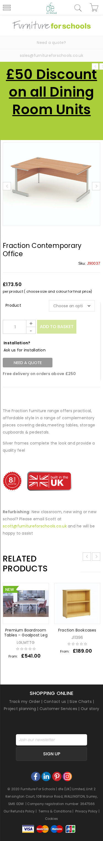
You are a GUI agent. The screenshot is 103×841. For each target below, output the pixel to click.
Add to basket (57, 326)
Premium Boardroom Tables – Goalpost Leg (26, 632)
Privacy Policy (86, 811)
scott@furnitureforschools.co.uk (35, 526)
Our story (90, 708)
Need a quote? (51, 42)
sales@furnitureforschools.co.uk (51, 55)
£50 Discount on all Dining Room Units (51, 92)
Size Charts (80, 701)
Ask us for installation (25, 350)
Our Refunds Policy (19, 811)
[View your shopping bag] (95, 7)
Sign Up (51, 754)
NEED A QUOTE (28, 362)
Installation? (17, 343)
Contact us (55, 701)
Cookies (51, 819)
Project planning (20, 708)
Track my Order (24, 701)
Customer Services (58, 708)
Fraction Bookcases (77, 630)
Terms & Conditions (55, 811)
